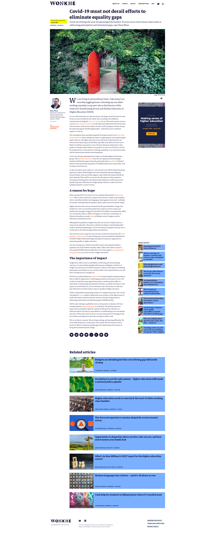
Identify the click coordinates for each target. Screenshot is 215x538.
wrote (92, 216)
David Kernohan (100, 390)
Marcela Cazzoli (100, 486)
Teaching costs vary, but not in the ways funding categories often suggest (154, 329)
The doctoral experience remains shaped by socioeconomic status (126, 419)
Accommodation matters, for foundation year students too (153, 282)
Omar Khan (54, 111)
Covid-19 (53, 128)
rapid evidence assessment (84, 123)
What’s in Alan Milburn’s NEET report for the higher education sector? (128, 457)
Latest (132, 3)
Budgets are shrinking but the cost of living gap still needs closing (126, 361)
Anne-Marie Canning (102, 409)
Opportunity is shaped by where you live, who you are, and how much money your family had (128, 438)
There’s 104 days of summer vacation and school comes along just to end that (153, 256)
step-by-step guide (88, 306)
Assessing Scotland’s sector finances (152, 247)
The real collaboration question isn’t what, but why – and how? (153, 320)
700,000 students (95, 121)
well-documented (86, 158)
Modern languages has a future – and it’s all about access (125, 475)
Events (125, 3)
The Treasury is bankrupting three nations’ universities (152, 291)
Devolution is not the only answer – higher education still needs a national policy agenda (129, 380)
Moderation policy (154, 520)
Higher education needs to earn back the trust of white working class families (129, 399)
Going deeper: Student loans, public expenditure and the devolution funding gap (153, 310)
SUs (153, 3)
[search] (163, 4)
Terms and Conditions (155, 523)
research (81, 295)
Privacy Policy (153, 526)
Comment (53, 25)
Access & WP (54, 127)
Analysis (110, 448)
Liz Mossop (98, 370)
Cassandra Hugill (101, 428)
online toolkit (96, 276)
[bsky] (158, 4)
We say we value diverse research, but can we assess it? (153, 273)
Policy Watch (111, 467)
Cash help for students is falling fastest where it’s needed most (128, 495)
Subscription (143, 3)
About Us (115, 3)
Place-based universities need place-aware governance (154, 300)
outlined (113, 161)
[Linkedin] (84, 521)
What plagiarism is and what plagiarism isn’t (153, 265)
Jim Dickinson (99, 505)
